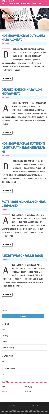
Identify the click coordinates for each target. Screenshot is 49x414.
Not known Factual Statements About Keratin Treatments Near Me (23, 148)
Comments (7, 391)
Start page (5, 342)
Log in (3, 330)
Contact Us (14, 410)
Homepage (5, 336)
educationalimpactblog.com (23, 406)
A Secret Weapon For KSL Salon (22, 256)
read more (6, 78)
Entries (28, 387)
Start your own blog (8, 348)
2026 (3, 361)
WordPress (27, 391)
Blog (3, 374)
